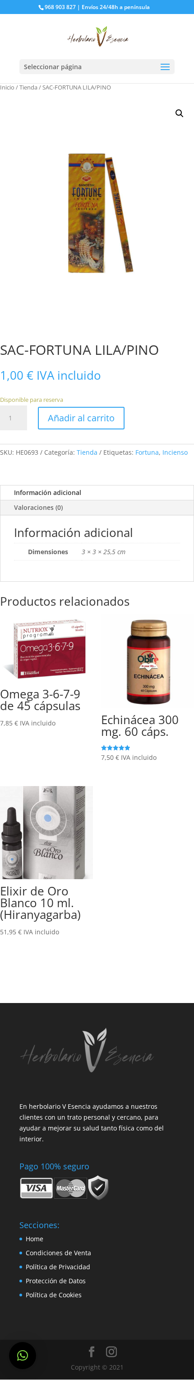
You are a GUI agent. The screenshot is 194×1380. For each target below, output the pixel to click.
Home (34, 1238)
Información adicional (47, 492)
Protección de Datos (56, 1280)
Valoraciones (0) (38, 507)
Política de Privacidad (58, 1266)
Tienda (28, 87)
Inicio (7, 87)
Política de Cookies (54, 1295)
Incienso (175, 452)
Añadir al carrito (81, 418)
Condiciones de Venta (58, 1252)
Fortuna (147, 452)
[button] (22, 1355)
